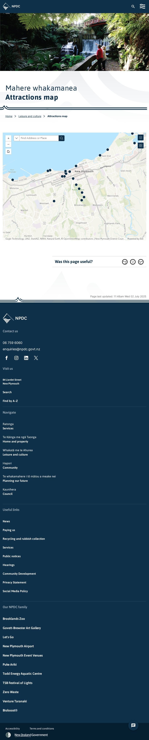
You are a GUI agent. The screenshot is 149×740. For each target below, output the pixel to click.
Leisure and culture (30, 116)
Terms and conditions (42, 728)
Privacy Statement (14, 582)
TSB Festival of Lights (17, 683)
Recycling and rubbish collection (24, 538)
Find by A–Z (10, 400)
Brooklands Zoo (14, 619)
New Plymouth (11, 383)
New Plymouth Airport (18, 646)
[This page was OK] (133, 262)
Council (9, 491)
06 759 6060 (12, 343)
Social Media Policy (15, 591)
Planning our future (29, 478)
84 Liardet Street (12, 379)
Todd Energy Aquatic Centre (22, 673)
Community (10, 465)
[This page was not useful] (141, 262)
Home (8, 116)
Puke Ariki (10, 664)
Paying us (9, 530)
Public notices (12, 556)
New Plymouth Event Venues (23, 655)
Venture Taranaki (15, 701)
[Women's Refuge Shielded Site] (8, 735)
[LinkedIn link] (25, 358)
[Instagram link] (16, 358)
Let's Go (8, 637)
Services (8, 426)
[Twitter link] (35, 358)
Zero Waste (11, 692)
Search (7, 392)
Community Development (19, 573)
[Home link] (11, 6)
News (6, 521)
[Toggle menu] (143, 6)
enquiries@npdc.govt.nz (21, 349)
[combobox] (135, 6)
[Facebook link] (6, 358)
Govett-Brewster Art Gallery (22, 628)
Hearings (9, 565)
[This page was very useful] (125, 262)
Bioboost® (10, 710)
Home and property (19, 439)
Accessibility (12, 728)
